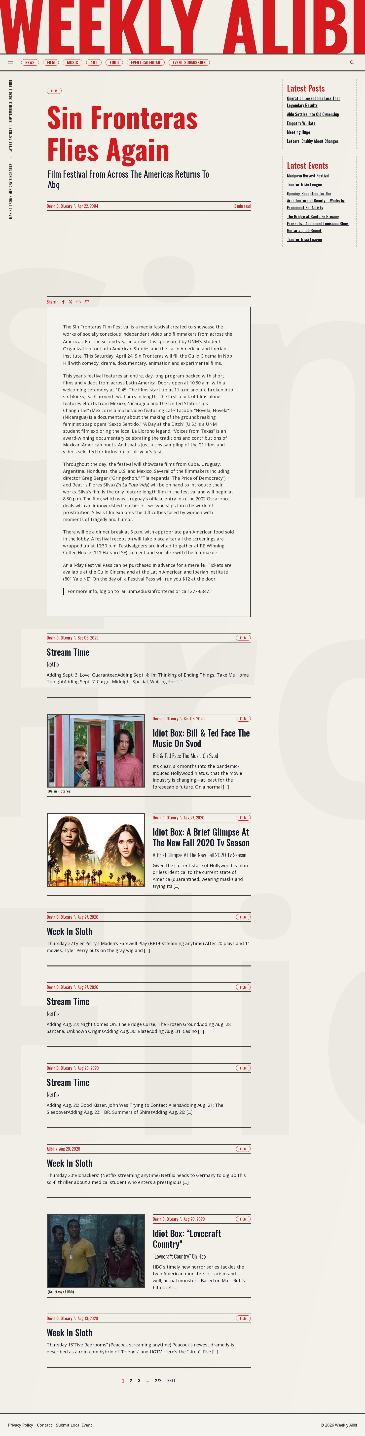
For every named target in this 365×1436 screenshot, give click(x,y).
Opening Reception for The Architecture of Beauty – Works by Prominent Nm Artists (316, 201)
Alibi (50, 1149)
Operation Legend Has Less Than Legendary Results (313, 101)
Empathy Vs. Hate (301, 123)
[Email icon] (87, 302)
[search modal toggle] (352, 62)
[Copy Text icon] (78, 302)
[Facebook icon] (63, 302)
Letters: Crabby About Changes (313, 141)
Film (51, 62)
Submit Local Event (74, 1425)
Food (114, 62)
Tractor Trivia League (304, 185)
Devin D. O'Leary (59, 206)
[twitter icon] (71, 302)
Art (93, 62)
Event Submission (189, 62)
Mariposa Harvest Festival (308, 176)
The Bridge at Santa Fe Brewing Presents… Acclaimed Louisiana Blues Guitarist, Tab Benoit (318, 223)
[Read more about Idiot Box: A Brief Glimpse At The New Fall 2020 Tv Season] (96, 854)
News (30, 62)
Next (171, 1380)
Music (72, 62)
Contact (44, 1425)
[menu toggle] (10, 62)
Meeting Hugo (298, 132)
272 (158, 1380)
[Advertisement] (149, 253)
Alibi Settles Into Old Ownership (313, 114)
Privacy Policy (20, 1425)
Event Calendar (145, 62)
